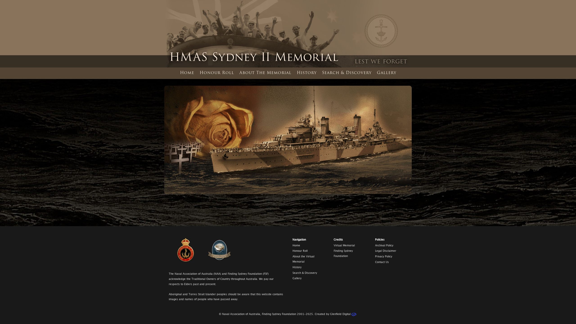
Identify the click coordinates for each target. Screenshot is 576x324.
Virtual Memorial (344, 245)
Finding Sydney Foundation (343, 253)
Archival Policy (384, 245)
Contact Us (382, 262)
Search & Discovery (346, 73)
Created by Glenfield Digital (332, 314)
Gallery (386, 73)
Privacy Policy (383, 256)
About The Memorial (265, 73)
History (307, 73)
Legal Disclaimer (385, 251)
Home (187, 73)
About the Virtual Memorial (303, 259)
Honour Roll (217, 73)
